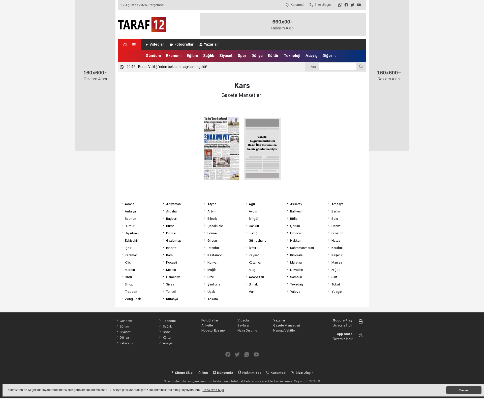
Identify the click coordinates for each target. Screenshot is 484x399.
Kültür (273, 55)
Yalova (295, 291)
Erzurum (337, 233)
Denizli (336, 226)
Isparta (171, 248)
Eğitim (192, 55)
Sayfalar (243, 325)
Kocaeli (171, 262)
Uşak (211, 291)
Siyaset (225, 55)
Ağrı (252, 204)
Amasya (337, 204)
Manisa (336, 262)
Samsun (296, 277)
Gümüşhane (257, 240)
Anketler (207, 325)
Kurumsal (297, 5)
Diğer (327, 55)
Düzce (170, 233)
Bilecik (212, 218)
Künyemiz (224, 373)
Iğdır (128, 248)
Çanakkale (215, 226)
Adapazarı (256, 277)
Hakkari (295, 240)
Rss (204, 373)
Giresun (213, 240)
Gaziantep (173, 240)
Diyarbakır (132, 233)
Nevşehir (296, 270)
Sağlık (208, 55)
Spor (242, 55)
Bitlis (293, 218)
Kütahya (255, 262)
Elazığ (253, 233)
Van (252, 291)
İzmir (252, 248)
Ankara (212, 299)
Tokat (335, 284)
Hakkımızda (251, 373)
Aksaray (296, 204)
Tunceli (171, 291)
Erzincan (296, 233)
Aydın (253, 211)
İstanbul (213, 248)
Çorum (295, 226)
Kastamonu (215, 255)
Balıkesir (296, 211)
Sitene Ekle (183, 373)
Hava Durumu (247, 330)
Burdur (129, 226)
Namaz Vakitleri (284, 330)
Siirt (334, 277)
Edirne (212, 233)
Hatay (335, 240)
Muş (252, 270)
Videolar (156, 44)
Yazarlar (211, 44)
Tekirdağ (296, 284)
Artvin (211, 211)
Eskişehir (131, 240)
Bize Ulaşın (323, 5)
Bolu (334, 218)
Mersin (171, 270)
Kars (169, 255)
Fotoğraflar (184, 44)
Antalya (130, 211)
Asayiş (311, 55)
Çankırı (254, 226)
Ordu (128, 277)
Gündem (153, 55)
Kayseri (254, 255)
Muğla (212, 270)
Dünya (257, 55)
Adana (129, 204)
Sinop (129, 284)
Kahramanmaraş (302, 248)
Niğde (335, 270)
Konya (212, 262)
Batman (130, 218)
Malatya (296, 262)
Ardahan (172, 211)
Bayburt (171, 218)
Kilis (128, 262)
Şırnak (253, 284)
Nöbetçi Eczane (213, 330)
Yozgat (336, 291)
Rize (210, 277)
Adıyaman (173, 204)
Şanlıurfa (213, 284)
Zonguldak (133, 299)
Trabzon (131, 291)
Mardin (130, 270)
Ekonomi (174, 55)
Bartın (335, 211)
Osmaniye (173, 277)
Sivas (170, 284)
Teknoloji (292, 55)
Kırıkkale (296, 255)
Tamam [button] (464, 390)
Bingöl (253, 218)
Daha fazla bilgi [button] (213, 390)
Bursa (170, 226)
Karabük (337, 248)
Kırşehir (336, 255)
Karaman (131, 255)
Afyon (211, 204)
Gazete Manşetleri (286, 325)
